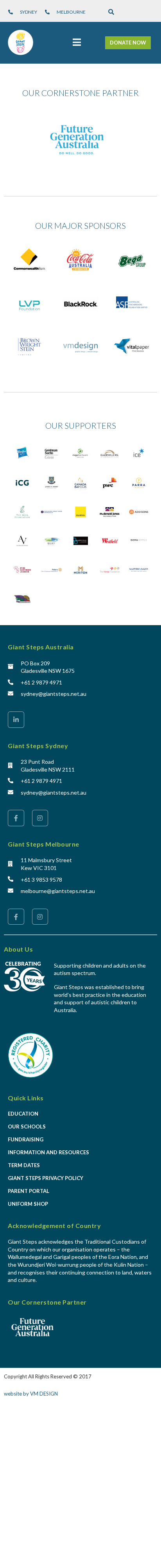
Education (23, 1114)
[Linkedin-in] (16, 719)
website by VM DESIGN (31, 1393)
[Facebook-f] (16, 818)
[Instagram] (40, 818)
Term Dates (24, 1165)
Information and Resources (48, 1152)
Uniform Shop (28, 1204)
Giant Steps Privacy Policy (45, 1178)
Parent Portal (28, 1191)
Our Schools (27, 1126)
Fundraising (25, 1139)
